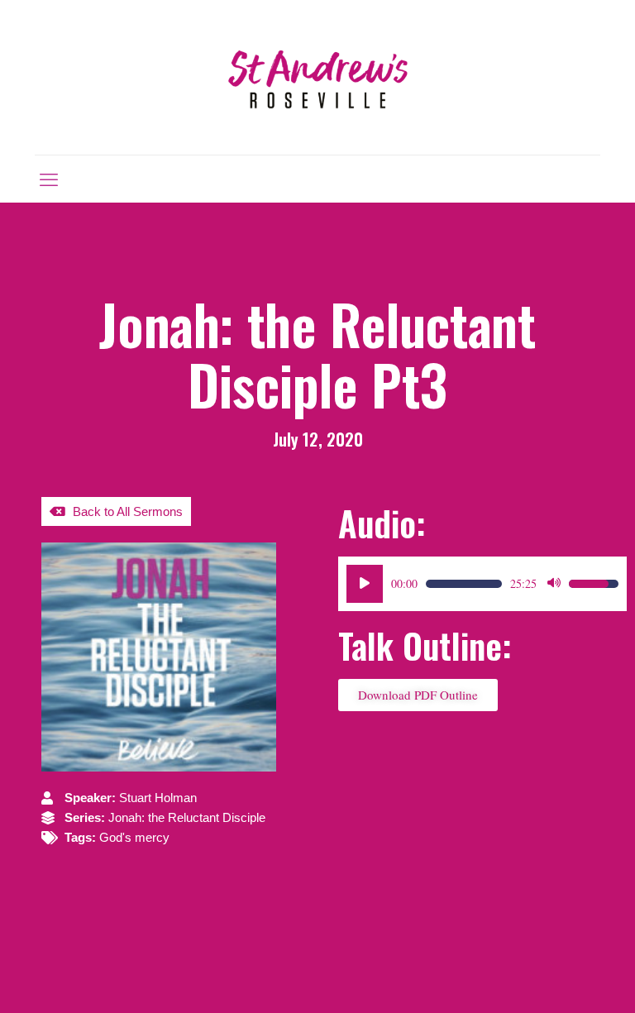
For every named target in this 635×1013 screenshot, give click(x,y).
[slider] (464, 584)
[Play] (364, 584)
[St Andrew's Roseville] (317, 77)
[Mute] (554, 584)
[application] (482, 584)
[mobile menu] (49, 179)
